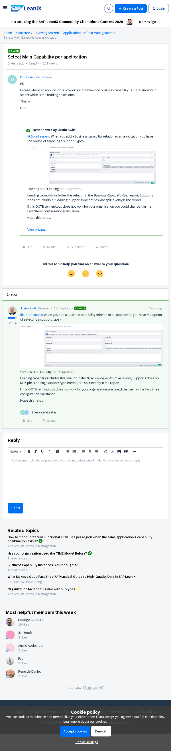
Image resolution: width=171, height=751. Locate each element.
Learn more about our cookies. (85, 721)
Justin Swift (28, 308)
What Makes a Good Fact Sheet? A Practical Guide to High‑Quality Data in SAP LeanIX (72, 576)
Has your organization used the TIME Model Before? (47, 553)
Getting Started (47, 33)
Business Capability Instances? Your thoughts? (42, 565)
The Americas (17, 558)
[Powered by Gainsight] (86, 689)
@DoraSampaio (38, 136)
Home (8, 33)
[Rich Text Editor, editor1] (85, 478)
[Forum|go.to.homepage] (32, 8)
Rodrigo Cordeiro (30, 620)
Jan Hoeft (25, 632)
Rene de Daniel (29, 671)
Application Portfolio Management (88, 33)
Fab (21, 658)
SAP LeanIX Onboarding (25, 582)
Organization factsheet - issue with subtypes (41, 589)
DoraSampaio (30, 77)
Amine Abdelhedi (30, 645)
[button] (5, 9)
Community (24, 33)
